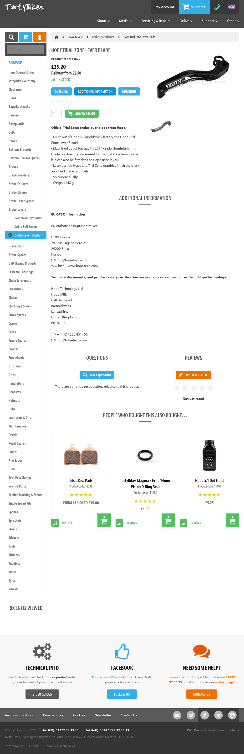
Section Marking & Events (25, 494)
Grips (12, 374)
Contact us (201, 694)
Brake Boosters (19, 175)
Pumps (13, 451)
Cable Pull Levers (26, 226)
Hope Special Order (21, 72)
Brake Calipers (18, 183)
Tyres (12, 580)
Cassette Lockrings (21, 271)
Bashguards (16, 123)
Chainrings (16, 289)
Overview (61, 91)
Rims (12, 469)
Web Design (195, 730)
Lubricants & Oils (20, 417)
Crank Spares (17, 314)
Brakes (13, 166)
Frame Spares (18, 340)
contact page (224, 682)
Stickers (14, 537)
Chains (13, 297)
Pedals (13, 434)
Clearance (15, 89)
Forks (12, 331)
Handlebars (16, 383)
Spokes (13, 511)
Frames (13, 349)
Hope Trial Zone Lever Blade (139, 37)
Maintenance (17, 426)
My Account (165, 7)
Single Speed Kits (20, 503)
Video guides (42, 694)
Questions (129, 91)
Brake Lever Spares (21, 200)
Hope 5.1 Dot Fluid (209, 480)
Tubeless (14, 563)
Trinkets (14, 554)
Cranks (13, 323)
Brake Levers (17, 209)
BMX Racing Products (22, 263)
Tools (12, 546)
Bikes (12, 98)
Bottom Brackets (20, 149)
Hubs (12, 409)
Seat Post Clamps (20, 477)
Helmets (14, 400)
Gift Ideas (15, 366)
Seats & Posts (17, 486)
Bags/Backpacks (19, 106)
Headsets (15, 391)
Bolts (12, 132)
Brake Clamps (18, 192)
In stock (67, 522)
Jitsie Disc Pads (80, 480)
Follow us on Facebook (108, 677)
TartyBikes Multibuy (22, 80)
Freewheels (16, 357)
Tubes (12, 571)
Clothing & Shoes (20, 306)
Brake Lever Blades (28, 235)
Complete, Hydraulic (28, 218)
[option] (161, 126)
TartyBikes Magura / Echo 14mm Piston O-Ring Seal (145, 483)
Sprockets (15, 520)
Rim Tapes (15, 460)
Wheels (13, 589)
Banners (14, 115)
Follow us (122, 694)
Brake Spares (17, 254)
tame (235, 730)
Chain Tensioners (20, 280)
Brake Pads (16, 246)
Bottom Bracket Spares (24, 158)
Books (13, 140)
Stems (13, 529)
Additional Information (95, 91)
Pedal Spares (17, 443)
